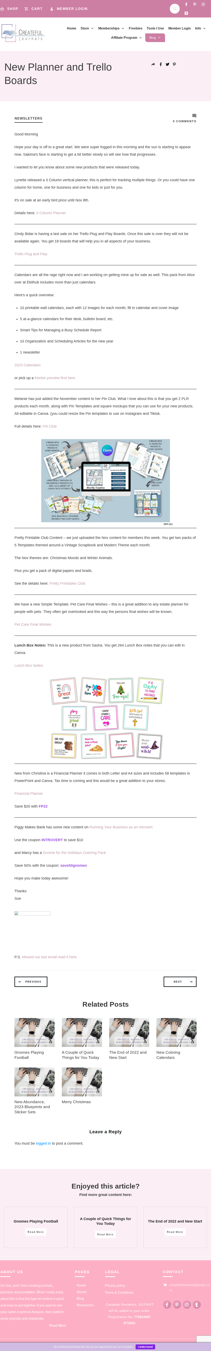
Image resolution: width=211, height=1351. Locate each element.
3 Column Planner (51, 213)
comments (184, 121)
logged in (43, 1143)
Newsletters (28, 118)
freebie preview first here (55, 378)
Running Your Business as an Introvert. (122, 827)
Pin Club (50, 426)
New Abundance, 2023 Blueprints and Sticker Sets (32, 1107)
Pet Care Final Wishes (32, 624)
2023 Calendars (27, 365)
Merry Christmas (76, 1102)
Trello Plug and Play (30, 254)
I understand (145, 1346)
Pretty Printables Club (67, 583)
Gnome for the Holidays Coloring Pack (74, 853)
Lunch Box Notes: (29, 665)
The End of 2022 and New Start (175, 1221)
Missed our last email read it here (49, 957)
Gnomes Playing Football (36, 1221)
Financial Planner (28, 793)
